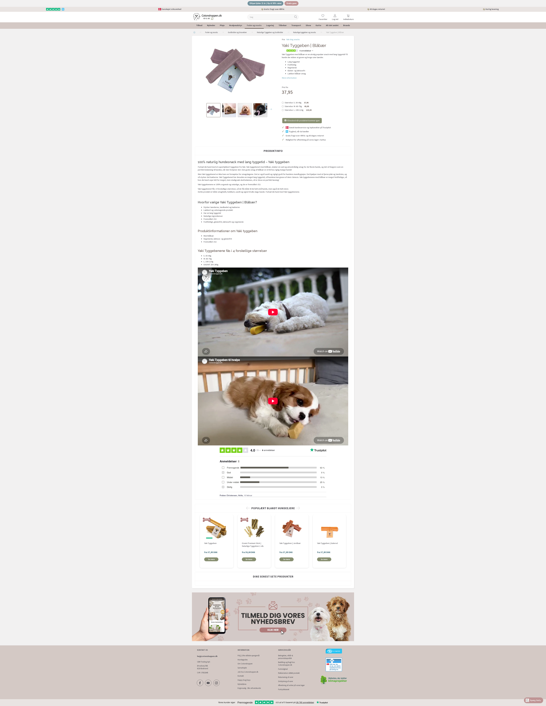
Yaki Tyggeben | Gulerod (327, 543)
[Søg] (295, 17)
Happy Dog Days (244, 680)
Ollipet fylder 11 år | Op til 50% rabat (265, 3)
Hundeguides (243, 659)
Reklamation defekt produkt (289, 673)
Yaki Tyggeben (210, 543)
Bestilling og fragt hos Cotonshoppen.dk (286, 663)
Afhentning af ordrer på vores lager (291, 685)
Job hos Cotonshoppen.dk (248, 672)
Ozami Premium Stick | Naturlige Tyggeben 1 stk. (253, 544)
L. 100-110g (298, 110)
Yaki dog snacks (293, 39)
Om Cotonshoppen (245, 663)
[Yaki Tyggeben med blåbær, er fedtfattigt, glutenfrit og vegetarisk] (236, 69)
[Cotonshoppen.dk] (207, 17)
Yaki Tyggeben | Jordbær (290, 543)
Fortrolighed (283, 669)
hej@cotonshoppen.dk (207, 656)
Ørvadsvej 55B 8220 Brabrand (202, 667)
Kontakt (241, 676)
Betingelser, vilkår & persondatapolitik (285, 656)
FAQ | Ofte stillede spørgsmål (248, 655)
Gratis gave (291, 3)
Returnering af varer (285, 677)
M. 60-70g (297, 106)
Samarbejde (242, 668)
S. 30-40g (297, 102)
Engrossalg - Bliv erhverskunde (249, 688)
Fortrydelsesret (283, 689)
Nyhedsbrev (242, 684)
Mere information (289, 78)
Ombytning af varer (285, 681)
